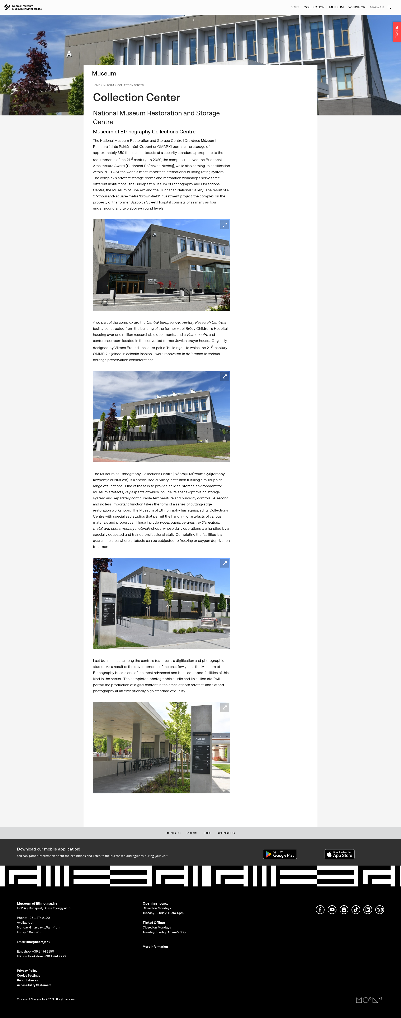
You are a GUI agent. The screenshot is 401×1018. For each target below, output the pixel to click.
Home (96, 85)
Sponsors (226, 833)
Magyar (377, 7)
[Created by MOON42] (369, 1000)
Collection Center (130, 85)
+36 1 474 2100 (39, 918)
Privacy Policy (27, 971)
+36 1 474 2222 (55, 956)
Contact (173, 833)
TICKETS (397, 32)
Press (192, 833)
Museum (108, 85)
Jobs (207, 833)
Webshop (356, 7)
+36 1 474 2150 (43, 951)
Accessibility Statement (34, 985)
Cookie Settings (28, 975)
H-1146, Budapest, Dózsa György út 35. (44, 908)
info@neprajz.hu (38, 942)
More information (155, 947)
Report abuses (27, 980)
